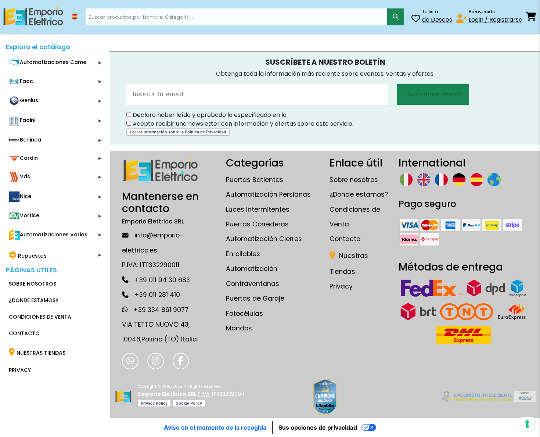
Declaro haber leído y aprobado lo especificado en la (209, 115)
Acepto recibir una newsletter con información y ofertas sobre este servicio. (242, 123)
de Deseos (437, 19)
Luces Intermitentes (257, 209)
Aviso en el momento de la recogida (215, 427)
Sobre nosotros (354, 179)
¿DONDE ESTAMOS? (33, 300)
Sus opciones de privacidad (317, 427)
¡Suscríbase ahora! (433, 94)
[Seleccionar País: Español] (74, 16)
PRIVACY (20, 370)
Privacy (341, 286)
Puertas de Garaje (255, 298)
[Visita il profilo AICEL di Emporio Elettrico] (487, 396)
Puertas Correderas (257, 224)
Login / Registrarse (495, 19)
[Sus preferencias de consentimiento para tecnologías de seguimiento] (527, 424)
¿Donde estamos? (359, 194)
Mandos (239, 328)
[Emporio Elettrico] (33, 17)
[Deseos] (415, 19)
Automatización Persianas (268, 194)
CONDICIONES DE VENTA (40, 316)
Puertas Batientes (254, 179)
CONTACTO (24, 333)
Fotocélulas (244, 313)
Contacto (345, 238)
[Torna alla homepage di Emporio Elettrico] (123, 396)
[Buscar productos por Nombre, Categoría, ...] (395, 16)
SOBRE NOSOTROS (32, 283)
